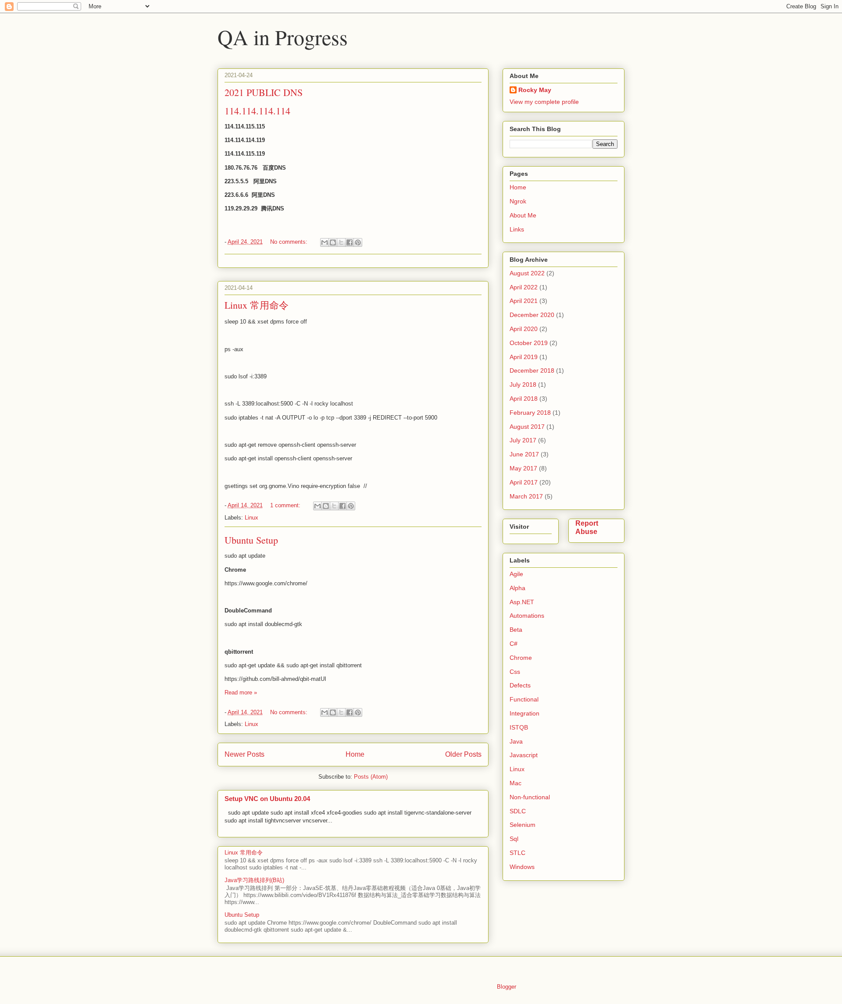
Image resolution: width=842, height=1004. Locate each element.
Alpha (517, 587)
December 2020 (532, 314)
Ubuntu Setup (251, 540)
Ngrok (518, 201)
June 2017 (524, 454)
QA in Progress (283, 37)
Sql (514, 838)
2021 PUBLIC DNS (264, 92)
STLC (517, 852)
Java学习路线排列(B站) (254, 880)
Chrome (521, 657)
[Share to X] (341, 242)
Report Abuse (586, 527)
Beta (516, 629)
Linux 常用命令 (257, 305)
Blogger (506, 986)
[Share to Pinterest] (357, 242)
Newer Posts (244, 754)
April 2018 (524, 398)
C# (513, 643)
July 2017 (523, 440)
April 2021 (524, 300)
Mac (515, 783)
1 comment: (286, 505)
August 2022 (527, 273)
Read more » (241, 692)
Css (515, 671)
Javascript (524, 754)
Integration (524, 713)
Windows (522, 866)
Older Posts (463, 754)
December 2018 (532, 370)
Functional (524, 699)
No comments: (289, 242)
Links (517, 229)
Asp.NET (522, 601)
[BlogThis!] (332, 242)
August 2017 (527, 426)
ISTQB (519, 727)
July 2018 (523, 384)
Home (355, 754)
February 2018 (530, 412)
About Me (523, 215)
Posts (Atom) (371, 776)
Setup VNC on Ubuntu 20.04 (267, 798)
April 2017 (524, 482)
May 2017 (523, 468)
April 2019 (524, 356)
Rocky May (534, 89)
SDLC (518, 811)
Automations (527, 615)
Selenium (522, 824)
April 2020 (524, 328)
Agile (516, 573)
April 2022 (524, 287)
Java (516, 741)
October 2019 (529, 342)
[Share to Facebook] (349, 242)
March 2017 (526, 496)
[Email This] (324, 242)
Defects (520, 685)
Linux (251, 517)
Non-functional (530, 797)
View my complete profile (544, 101)
